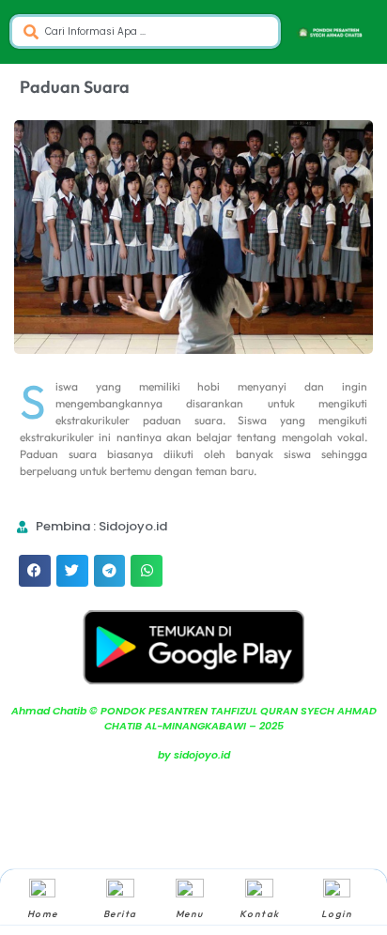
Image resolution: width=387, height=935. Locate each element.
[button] (35, 571)
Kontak (260, 914)
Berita (120, 914)
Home (42, 914)
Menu (190, 914)
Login (337, 914)
